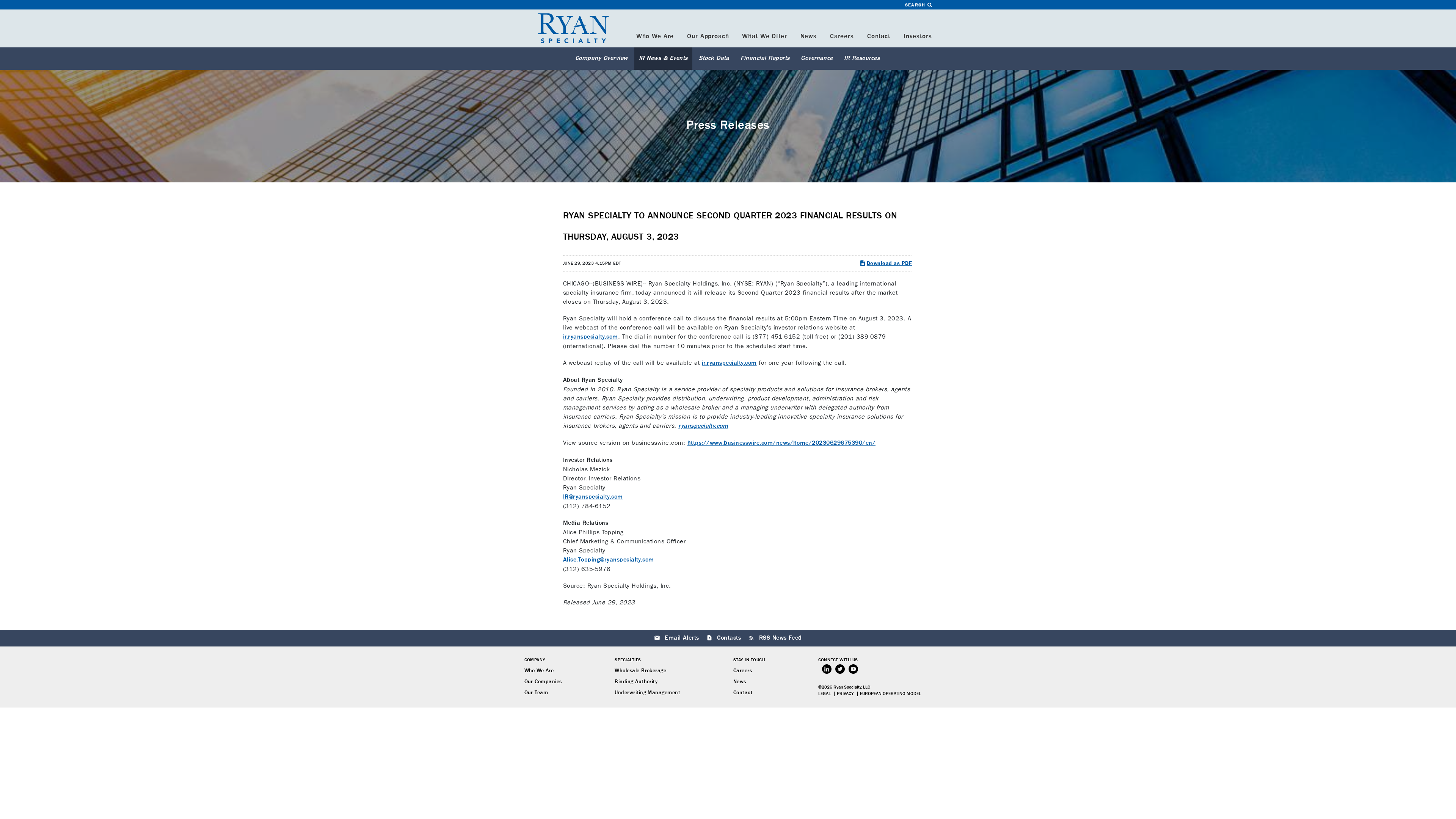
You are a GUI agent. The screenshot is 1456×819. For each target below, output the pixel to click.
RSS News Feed (780, 638)
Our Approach (708, 36)
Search (916, 5)
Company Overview (601, 58)
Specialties (628, 660)
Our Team (536, 692)
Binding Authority (636, 681)
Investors (918, 36)
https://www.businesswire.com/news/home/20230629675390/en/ (781, 443)
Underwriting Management (647, 692)
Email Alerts (682, 638)
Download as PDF (889, 263)
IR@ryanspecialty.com (593, 497)
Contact (878, 36)
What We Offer (764, 36)
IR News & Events (663, 58)
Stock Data (714, 58)
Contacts (729, 638)
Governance (817, 58)
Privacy (845, 694)
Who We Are (655, 36)
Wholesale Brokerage (640, 670)
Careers (842, 36)
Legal (824, 694)
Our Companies (543, 681)
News (808, 36)
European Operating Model (890, 694)
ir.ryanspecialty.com (590, 337)
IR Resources (862, 58)
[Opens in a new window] (827, 669)
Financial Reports (765, 58)
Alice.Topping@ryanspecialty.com (608, 560)
